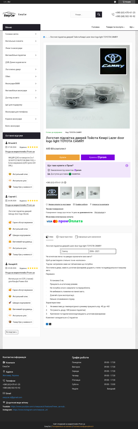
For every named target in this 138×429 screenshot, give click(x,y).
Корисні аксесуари (13, 119)
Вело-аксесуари (12, 126)
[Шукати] (99, 14)
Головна (95, 27)
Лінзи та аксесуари (13, 48)
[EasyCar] (9, 14)
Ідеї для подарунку (13, 105)
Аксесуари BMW (12, 83)
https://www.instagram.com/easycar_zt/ (30, 410)
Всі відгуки (11, 332)
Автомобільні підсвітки (15, 55)
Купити (63, 157)
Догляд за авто (12, 98)
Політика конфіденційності (83, 426)
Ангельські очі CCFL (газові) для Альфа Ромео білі (20, 280)
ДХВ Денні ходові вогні (15, 62)
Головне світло (11, 34)
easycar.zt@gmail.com (12, 397)
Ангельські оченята (14, 41)
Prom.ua (82, 424)
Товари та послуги (114, 27)
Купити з (93, 157)
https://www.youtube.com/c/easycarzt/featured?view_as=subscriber (38, 406)
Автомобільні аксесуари (16, 90)
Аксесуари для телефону (16, 112)
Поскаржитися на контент (62, 426)
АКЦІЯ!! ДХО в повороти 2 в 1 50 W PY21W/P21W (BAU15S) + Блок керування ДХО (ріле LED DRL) (22, 162)
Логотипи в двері (13, 69)
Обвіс (7, 76)
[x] (50, 324)
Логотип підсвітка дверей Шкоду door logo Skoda (19, 212)
